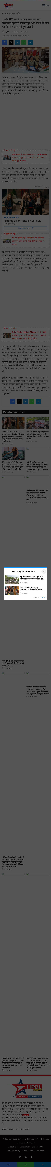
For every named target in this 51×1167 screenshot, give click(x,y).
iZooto (44, 597)
